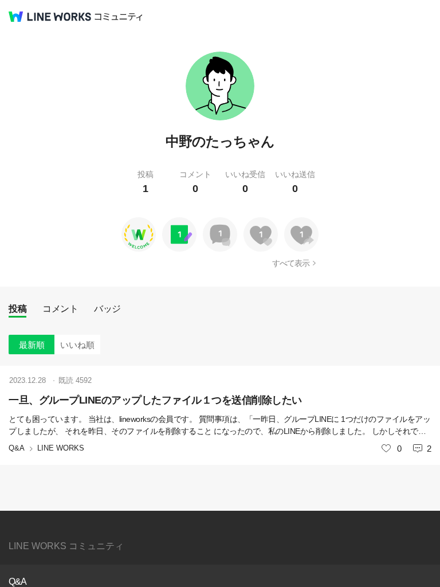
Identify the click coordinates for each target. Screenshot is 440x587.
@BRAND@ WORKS (50, 16)
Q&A (17, 448)
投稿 (17, 309)
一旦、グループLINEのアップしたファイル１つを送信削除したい (155, 400)
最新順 (32, 345)
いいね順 (77, 345)
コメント (60, 309)
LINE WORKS (60, 448)
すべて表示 (290, 263)
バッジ (107, 309)
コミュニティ (119, 17)
